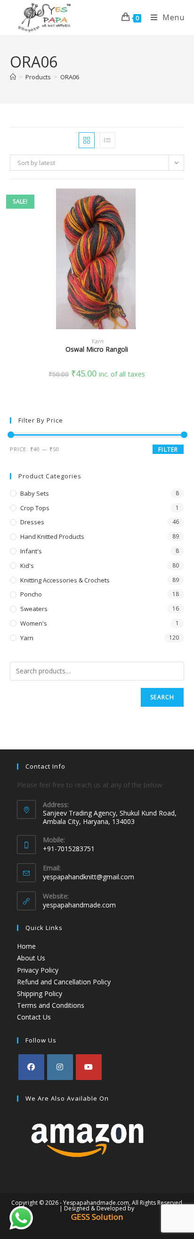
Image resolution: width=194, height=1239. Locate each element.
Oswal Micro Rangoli (96, 349)
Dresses (32, 522)
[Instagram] (60, 1067)
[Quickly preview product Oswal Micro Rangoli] (181, 205)
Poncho (31, 594)
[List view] (107, 140)
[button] (181, 229)
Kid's (27, 565)
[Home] (13, 77)
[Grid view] (87, 140)
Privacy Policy (37, 970)
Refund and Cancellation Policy (64, 981)
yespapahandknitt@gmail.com (88, 876)
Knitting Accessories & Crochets (65, 580)
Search (162, 697)
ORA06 (69, 77)
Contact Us (34, 1016)
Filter (168, 449)
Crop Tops (34, 508)
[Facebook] (31, 1067)
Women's (33, 623)
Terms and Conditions (50, 1005)
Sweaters (34, 608)
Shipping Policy (39, 993)
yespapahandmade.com (79, 904)
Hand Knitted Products (52, 536)
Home (26, 946)
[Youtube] (89, 1067)
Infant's (31, 551)
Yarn (97, 341)
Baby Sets (34, 493)
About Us (31, 957)
